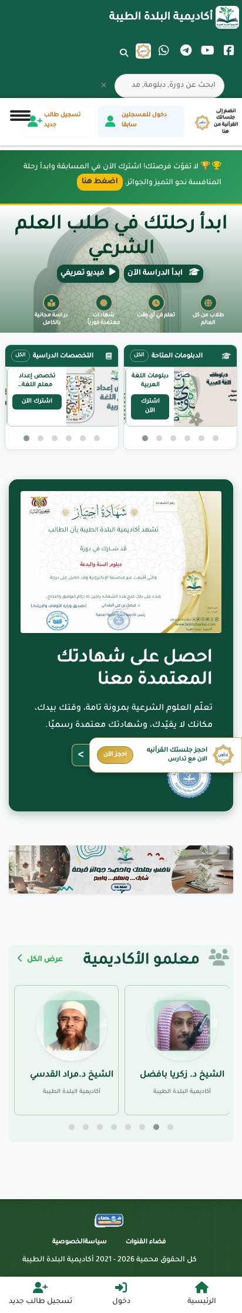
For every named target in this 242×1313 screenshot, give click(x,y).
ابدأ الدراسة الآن (155, 273)
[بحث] (124, 60)
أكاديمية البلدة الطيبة (161, 17)
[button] (216, 438)
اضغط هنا (100, 182)
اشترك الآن (150, 406)
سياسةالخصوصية (79, 1242)
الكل (139, 355)
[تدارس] (143, 51)
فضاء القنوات (146, 1242)
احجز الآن (115, 755)
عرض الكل (44, 960)
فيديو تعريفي (82, 273)
